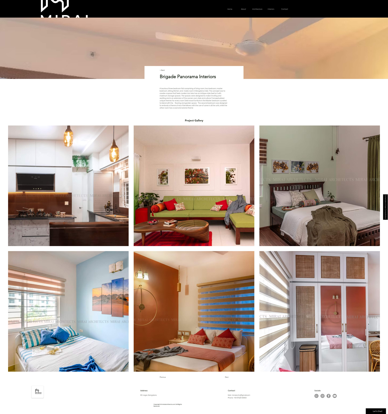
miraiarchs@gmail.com (241, 395)
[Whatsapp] (316, 396)
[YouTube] (335, 396)
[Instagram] (323, 396)
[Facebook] (329, 396)
